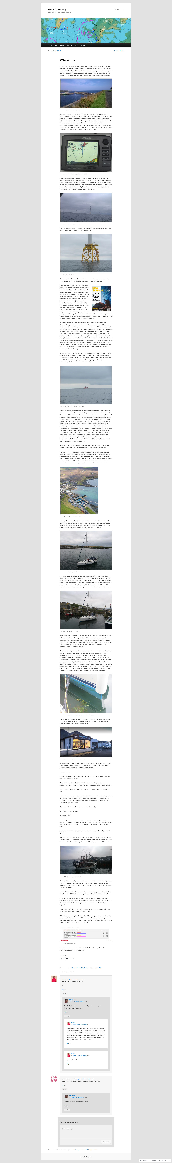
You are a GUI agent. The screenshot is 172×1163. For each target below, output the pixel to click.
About (76, 45)
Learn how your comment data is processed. (85, 1150)
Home (50, 45)
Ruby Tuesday (57, 9)
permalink (98, 968)
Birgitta (64, 979)
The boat (62, 45)
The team (69, 45)
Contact (83, 45)
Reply (65, 993)
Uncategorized (75, 968)
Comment (106, 1142)
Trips (55, 45)
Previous (116, 51)
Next (122, 51)
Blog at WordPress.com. (86, 1157)
